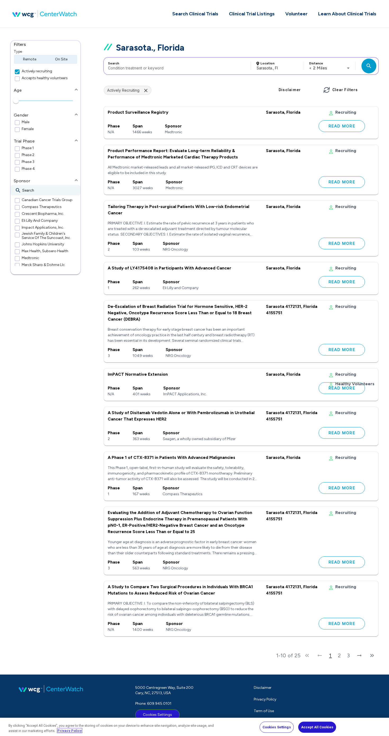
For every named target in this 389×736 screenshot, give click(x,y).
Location (267, 63)
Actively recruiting (37, 71)
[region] (194, 727)
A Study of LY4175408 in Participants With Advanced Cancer (169, 268)
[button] (45, 44)
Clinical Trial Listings (252, 14)
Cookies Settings (157, 714)
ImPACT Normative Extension (138, 374)
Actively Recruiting (123, 90)
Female (28, 129)
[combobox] (176, 65)
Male (25, 122)
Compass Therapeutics (42, 207)
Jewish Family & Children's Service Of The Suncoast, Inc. (46, 236)
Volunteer (296, 14)
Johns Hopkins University (43, 244)
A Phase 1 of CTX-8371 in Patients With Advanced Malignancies (171, 457)
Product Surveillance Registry (138, 112)
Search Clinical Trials (195, 14)
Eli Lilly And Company (40, 221)
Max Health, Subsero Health (45, 251)
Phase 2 (28, 155)
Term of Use (264, 711)
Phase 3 (28, 162)
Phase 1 (28, 148)
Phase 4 (28, 169)
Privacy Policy (265, 699)
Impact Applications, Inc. (43, 227)
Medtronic (30, 258)
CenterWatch (44, 14)
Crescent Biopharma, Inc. (43, 214)
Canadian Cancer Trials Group (47, 200)
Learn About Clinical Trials (347, 14)
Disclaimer (263, 687)
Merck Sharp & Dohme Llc (43, 265)
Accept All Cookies (317, 727)
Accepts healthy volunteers (45, 78)
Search (113, 63)
